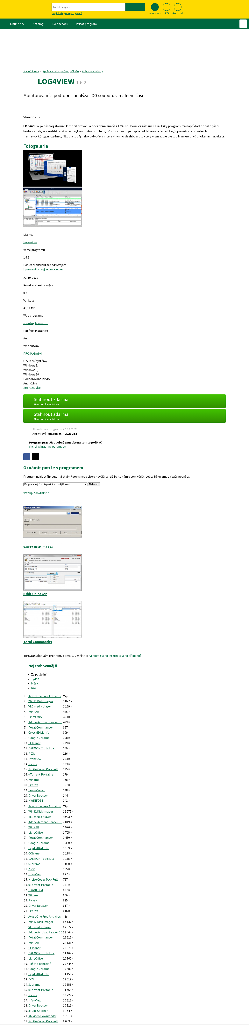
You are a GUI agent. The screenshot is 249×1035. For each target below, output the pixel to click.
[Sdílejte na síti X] (35, 456)
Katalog (38, 24)
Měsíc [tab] (35, 683)
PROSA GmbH (32, 353)
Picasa (32, 764)
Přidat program (86, 24)
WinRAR (33, 712)
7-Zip (31, 753)
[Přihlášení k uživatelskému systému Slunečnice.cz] (243, 23)
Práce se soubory (92, 71)
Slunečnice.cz (31, 71)
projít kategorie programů (67, 13)
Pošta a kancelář (39, 964)
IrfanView (34, 759)
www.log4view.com (35, 323)
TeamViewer (36, 790)
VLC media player (39, 706)
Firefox (33, 785)
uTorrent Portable (40, 774)
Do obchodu (60, 24)
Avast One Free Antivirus (44, 696)
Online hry (17, 24)
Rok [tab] (33, 688)
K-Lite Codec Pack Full (43, 769)
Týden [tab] (35, 679)
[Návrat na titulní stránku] (25, 9)
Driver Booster (38, 795)
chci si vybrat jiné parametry (47, 446)
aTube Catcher (38, 1011)
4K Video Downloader (42, 1016)
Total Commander (40, 727)
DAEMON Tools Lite (41, 748)
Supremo (34, 864)
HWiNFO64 (35, 800)
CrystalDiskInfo (38, 732)
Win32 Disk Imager (40, 701)
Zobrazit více (32, 388)
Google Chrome (38, 738)
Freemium (30, 242)
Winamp (33, 780)
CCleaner (34, 743)
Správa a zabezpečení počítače (61, 71)
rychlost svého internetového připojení (115, 656)
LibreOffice (35, 717)
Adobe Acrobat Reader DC (45, 722)
